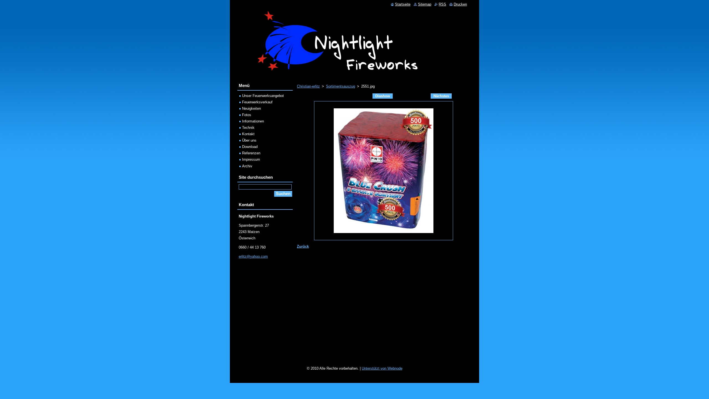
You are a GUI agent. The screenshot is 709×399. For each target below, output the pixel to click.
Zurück (303, 246)
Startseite (402, 4)
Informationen (253, 121)
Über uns (249, 140)
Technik (248, 128)
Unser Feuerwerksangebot (263, 96)
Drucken (460, 4)
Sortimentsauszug (340, 86)
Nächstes (441, 96)
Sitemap (424, 4)
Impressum (251, 159)
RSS (442, 4)
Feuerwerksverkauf (257, 102)
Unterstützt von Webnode (382, 368)
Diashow (382, 96)
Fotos (246, 115)
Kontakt (248, 134)
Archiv (247, 166)
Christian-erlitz (308, 86)
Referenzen (251, 153)
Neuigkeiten (251, 108)
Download (250, 147)
